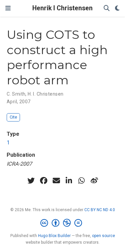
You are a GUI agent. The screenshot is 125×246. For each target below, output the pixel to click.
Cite (13, 117)
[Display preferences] (117, 8)
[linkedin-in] (69, 181)
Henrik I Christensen (62, 8)
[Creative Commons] (62, 223)
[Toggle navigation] (8, 8)
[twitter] (31, 181)
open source (103, 235)
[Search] (107, 8)
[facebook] (44, 181)
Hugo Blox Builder (54, 235)
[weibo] (94, 181)
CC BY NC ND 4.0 (99, 209)
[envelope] (56, 181)
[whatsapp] (82, 181)
